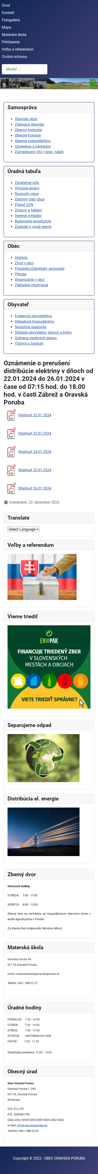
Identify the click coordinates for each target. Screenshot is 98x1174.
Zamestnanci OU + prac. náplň (39, 152)
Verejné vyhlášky (28, 216)
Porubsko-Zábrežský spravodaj (39, 268)
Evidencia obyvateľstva (33, 316)
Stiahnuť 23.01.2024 (34, 433)
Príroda (20, 274)
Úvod (6, 5)
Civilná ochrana (14, 56)
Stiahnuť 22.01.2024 (34, 415)
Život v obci (24, 263)
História (21, 257)
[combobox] (24, 69)
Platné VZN (24, 205)
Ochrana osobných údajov (36, 338)
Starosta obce (26, 119)
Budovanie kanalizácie (33, 221)
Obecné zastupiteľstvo (33, 141)
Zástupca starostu (29, 124)
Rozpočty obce (27, 194)
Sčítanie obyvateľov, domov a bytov (43, 332)
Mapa (6, 27)
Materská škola (14, 35)
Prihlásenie (11, 42)
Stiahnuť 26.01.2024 (34, 488)
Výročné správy (27, 188)
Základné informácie (31, 285)
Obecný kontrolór (28, 130)
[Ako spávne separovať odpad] (44, 758)
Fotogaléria (11, 20)
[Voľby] (42, 577)
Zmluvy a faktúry (28, 210)
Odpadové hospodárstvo (34, 321)
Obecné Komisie (28, 135)
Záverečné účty (27, 183)
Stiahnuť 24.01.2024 (34, 452)
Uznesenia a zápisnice (33, 146)
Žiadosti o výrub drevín (33, 227)
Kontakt (8, 13)
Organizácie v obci (29, 279)
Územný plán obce (29, 199)
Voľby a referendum (18, 49)
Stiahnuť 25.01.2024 (34, 470)
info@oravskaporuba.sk (32, 1125)
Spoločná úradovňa (30, 327)
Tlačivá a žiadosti (29, 343)
